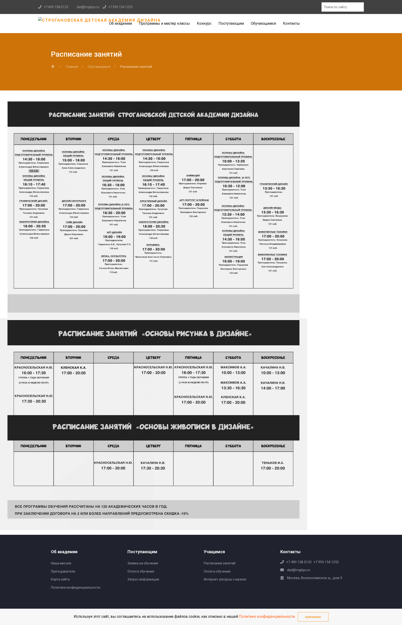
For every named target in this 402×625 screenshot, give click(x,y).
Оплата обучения (140, 571)
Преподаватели (63, 571)
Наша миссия (61, 563)
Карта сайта (60, 579)
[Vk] (313, 7)
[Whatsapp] (303, 7)
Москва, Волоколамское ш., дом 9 (314, 578)
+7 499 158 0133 (56, 7)
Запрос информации (143, 579)
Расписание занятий (219, 563)
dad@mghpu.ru (88, 7)
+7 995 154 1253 (120, 7)
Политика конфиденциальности (75, 587)
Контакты (291, 23)
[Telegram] (308, 7)
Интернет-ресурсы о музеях (225, 579)
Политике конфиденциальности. (267, 616)
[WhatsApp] (297, 586)
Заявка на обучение (142, 563)
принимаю (313, 617)
